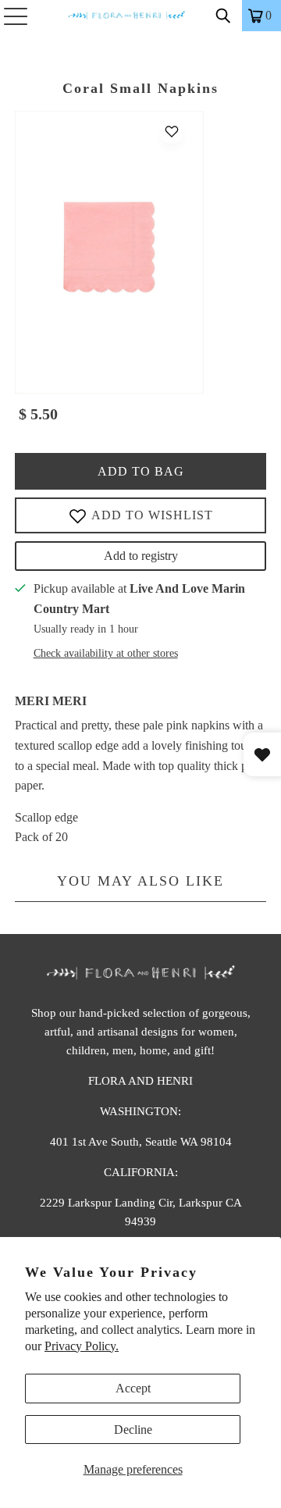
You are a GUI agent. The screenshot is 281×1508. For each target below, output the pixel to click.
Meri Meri (51, 701)
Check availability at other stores (106, 653)
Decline (133, 1429)
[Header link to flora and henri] (140, 15)
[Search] (223, 15)
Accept (133, 1388)
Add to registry (141, 555)
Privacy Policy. (81, 1346)
